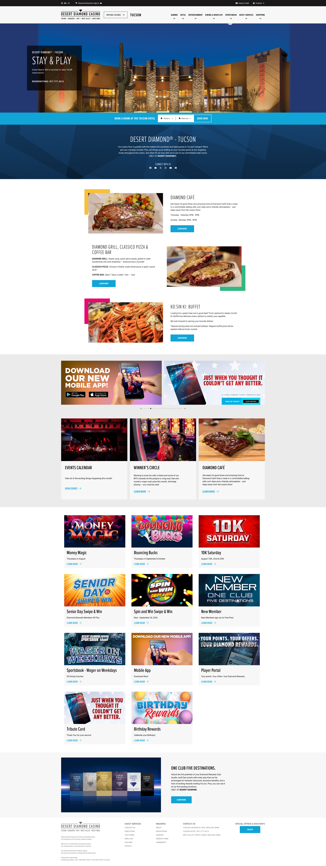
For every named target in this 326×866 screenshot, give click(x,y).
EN (65, 3)
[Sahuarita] (71, 18)
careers (160, 835)
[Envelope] (155, 167)
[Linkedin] (176, 167)
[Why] (78, 18)
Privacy (128, 846)
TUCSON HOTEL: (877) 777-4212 (196, 831)
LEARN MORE (182, 228)
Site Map (128, 842)
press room (161, 831)
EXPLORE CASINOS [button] (113, 14)
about (159, 827)
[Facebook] (150, 167)
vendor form (162, 839)
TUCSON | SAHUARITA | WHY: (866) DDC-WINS (201, 827)
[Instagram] (166, 167)
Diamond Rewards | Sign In (89, 3)
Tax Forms (129, 835)
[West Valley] (86, 18)
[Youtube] (170, 167)
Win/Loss (129, 839)
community (161, 842)
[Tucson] (63, 18)
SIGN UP (250, 829)
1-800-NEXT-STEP (84, 860)
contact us (130, 827)
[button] (141, 408)
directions (130, 831)
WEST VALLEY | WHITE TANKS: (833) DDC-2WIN (201, 835)
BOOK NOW (202, 118)
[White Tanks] (96, 18)
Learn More (181, 799)
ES (69, 3)
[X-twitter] (161, 167)
